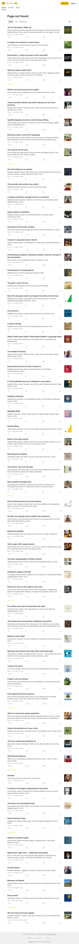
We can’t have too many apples (20, 913)
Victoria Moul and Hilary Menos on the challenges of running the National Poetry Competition (33, 683)
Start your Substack (35, 938)
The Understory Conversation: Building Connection (29, 621)
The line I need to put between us (21, 741)
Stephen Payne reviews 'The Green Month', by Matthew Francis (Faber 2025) (34, 731)
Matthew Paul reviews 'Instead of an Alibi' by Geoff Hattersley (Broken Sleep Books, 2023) (34, 385)
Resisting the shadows (17, 454)
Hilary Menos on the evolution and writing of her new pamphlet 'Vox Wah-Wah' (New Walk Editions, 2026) (33, 520)
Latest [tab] (11, 22)
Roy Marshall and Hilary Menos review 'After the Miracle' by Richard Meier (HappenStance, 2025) (33, 807)
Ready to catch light (16, 636)
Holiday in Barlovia (15, 396)
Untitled (10, 776)
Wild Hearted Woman (16, 756)
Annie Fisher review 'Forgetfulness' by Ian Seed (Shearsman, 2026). (31, 92)
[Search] (69, 22)
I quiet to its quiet (15, 666)
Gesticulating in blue (16, 818)
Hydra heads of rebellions (18, 212)
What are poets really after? (19, 70)
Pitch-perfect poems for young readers (24, 501)
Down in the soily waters (17, 439)
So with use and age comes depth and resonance (28, 516)
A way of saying (14, 324)
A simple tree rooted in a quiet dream (23, 42)
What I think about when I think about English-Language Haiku (34, 337)
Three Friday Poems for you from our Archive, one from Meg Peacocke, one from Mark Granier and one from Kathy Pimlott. (34, 548)
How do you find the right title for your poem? (23, 778)
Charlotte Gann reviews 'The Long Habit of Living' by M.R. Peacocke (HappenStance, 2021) (31, 610)
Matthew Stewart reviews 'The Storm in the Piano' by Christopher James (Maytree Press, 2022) (32, 201)
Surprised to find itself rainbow (20, 227)
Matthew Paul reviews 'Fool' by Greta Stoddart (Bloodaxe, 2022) (30, 326)
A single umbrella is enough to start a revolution (28, 197)
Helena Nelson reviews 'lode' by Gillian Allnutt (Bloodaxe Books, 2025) (32, 562)
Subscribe (64, 3)
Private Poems (13, 868)
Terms (44, 934)
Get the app (47, 938)
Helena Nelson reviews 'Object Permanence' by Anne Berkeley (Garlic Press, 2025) (34, 884)
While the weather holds (17, 838)
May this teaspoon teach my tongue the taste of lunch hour (33, 296)
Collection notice (52, 934)
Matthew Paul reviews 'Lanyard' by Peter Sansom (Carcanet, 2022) (30, 313)
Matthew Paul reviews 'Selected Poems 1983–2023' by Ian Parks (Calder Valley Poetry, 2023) (32, 355)
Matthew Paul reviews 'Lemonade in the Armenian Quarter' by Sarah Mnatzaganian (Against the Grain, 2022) (31, 300)
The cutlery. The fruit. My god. (20, 467)
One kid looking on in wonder (19, 169)
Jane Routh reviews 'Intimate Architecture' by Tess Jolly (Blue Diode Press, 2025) (33, 745)
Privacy (40, 934)
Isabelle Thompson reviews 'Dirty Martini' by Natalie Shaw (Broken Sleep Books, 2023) (33, 415)
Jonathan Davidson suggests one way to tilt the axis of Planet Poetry (31, 870)
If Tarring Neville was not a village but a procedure (29, 381)
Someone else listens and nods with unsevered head (30, 651)
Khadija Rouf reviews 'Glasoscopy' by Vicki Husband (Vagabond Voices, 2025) (32, 822)
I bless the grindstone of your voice (22, 728)
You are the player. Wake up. (19, 27)
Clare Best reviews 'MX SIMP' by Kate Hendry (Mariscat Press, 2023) (31, 457)
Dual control (12, 895)
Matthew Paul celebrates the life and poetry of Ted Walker (27, 286)
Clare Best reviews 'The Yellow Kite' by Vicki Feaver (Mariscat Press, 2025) (33, 898)
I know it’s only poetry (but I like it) (22, 240)
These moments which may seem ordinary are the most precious (31, 103)
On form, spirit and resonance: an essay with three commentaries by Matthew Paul (31, 340)
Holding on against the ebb (19, 572)
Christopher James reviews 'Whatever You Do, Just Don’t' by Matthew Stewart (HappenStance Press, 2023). (34, 576)
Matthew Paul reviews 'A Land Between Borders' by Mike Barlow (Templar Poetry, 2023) (33, 400)
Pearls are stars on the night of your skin (24, 587)
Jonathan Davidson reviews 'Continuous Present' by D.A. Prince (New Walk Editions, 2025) (33, 917)
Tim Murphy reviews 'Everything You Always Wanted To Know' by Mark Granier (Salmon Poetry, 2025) (32, 792)
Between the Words (15, 881)
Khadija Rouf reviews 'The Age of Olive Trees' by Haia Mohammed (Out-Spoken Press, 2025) (32, 109)
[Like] (8, 179)
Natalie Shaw (13, 426)
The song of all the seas (17, 150)
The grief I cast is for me (17, 283)
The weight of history (16, 351)
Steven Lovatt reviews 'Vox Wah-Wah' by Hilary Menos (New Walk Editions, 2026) (33, 243)
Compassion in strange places (20, 270)
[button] (3, 7)
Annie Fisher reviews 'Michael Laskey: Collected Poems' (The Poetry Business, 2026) (31, 841)
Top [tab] (16, 22)
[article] (39, 32)
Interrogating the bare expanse (20, 694)
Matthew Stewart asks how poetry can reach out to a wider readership (32, 534)
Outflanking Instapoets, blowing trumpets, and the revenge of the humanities (34, 256)
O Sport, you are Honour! (17, 679)
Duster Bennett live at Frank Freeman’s (24, 366)
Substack (31, 942)
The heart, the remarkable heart (21, 803)
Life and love (12, 311)
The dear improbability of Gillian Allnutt (24, 559)
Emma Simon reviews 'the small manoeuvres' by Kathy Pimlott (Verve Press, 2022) (34, 640)
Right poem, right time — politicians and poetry (27, 853)
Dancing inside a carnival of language (23, 135)
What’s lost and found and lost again (23, 90)
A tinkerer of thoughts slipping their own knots (27, 788)
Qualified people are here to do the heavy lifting (27, 120)
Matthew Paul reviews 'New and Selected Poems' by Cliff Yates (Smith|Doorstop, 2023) (29, 370)
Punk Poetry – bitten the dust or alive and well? (27, 55)
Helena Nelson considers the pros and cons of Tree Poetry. (28, 45)
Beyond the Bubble (15, 531)
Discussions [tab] (23, 22)
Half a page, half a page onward (20, 544)
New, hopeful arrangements (19, 482)
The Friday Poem (18, 34)
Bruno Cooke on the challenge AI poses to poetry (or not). (27, 260)
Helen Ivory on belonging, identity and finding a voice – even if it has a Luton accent (32, 760)
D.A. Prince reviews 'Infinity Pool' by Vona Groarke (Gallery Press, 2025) (32, 669)
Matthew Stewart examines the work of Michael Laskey (26, 187)
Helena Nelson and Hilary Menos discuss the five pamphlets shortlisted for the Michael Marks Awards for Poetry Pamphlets (33, 471)
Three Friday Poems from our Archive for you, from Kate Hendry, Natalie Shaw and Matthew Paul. (33, 124)
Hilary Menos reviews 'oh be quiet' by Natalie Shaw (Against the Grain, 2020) (34, 429)
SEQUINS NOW (13, 411)
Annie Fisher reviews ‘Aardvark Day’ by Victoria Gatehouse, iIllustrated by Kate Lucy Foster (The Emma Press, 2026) (33, 505)
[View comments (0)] (26, 179)
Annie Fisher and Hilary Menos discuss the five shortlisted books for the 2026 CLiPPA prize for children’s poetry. (32, 153)
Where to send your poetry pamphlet (23, 713)
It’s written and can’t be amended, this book (26, 606)
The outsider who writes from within (23, 184)
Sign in (73, 3)
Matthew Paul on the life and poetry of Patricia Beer (25, 273)
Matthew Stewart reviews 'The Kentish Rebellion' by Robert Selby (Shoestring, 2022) (30, 216)
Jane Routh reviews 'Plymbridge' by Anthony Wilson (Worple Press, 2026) (33, 230)
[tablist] (17, 22)
